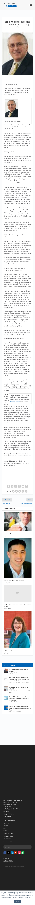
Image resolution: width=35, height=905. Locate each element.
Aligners (27, 682)
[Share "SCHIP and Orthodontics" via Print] (26, 486)
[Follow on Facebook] (5, 852)
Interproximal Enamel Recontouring (14, 580)
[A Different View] (18, 629)
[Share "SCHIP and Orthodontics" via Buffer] (19, 486)
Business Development (21, 673)
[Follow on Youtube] (15, 852)
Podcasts (18, 711)
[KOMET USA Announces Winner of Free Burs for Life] (18, 593)
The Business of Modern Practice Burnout (18, 670)
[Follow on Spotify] (22, 852)
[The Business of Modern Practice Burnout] (6, 671)
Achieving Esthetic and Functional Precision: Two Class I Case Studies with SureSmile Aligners (19, 679)
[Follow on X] (8, 852)
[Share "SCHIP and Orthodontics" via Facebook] (8, 486)
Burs (16, 25)
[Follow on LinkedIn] (12, 852)
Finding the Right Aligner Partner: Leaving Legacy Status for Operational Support (20, 708)
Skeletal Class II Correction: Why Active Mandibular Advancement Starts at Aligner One (20, 698)
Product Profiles (24, 702)
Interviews (21, 25)
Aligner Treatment (20, 682)
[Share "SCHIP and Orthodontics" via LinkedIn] (16, 486)
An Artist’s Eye (8, 534)
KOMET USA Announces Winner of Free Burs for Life (17, 605)
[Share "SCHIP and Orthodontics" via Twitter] (12, 486)
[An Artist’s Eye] (18, 521)
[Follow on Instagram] (19, 852)
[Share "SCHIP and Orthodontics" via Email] (23, 486)
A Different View (9, 650)
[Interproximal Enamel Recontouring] (18, 558)
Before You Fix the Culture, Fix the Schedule (18, 688)
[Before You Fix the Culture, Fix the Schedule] (6, 688)
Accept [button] (17, 901)
